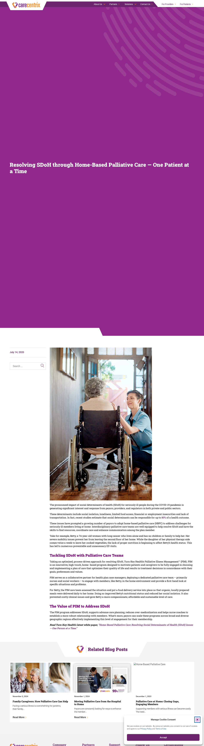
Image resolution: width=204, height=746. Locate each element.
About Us (98, 4)
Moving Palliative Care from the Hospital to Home (97, 703)
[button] (197, 719)
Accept (163, 737)
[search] (42, 365)
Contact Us (145, 4)
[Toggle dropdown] (104, 4)
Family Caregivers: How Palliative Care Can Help (40, 701)
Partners (113, 4)
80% (164, 517)
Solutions (129, 4)
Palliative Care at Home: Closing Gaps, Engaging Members (157, 703)
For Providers (167, 4)
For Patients (185, 4)
